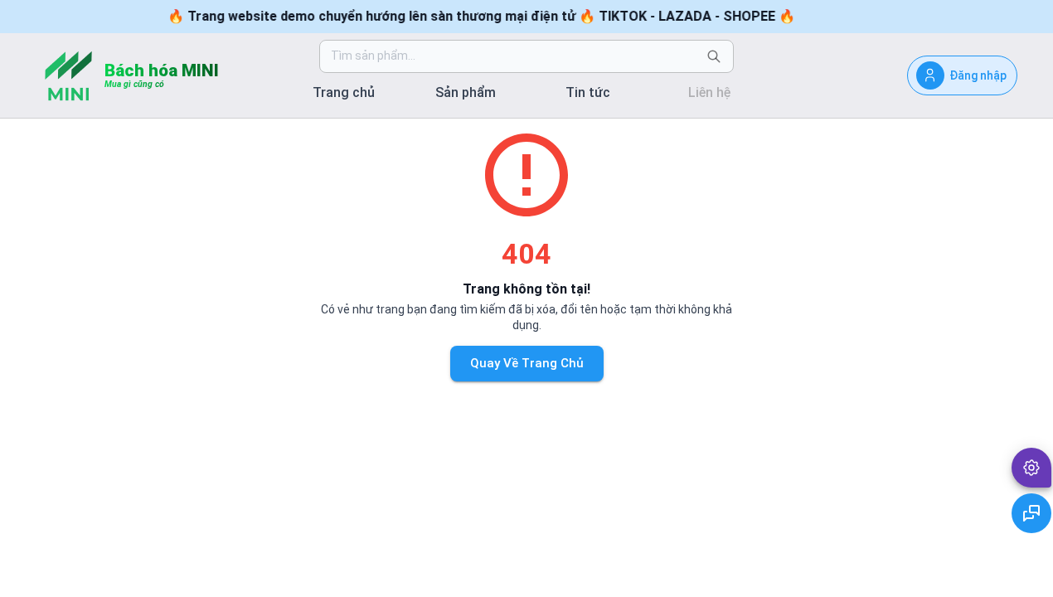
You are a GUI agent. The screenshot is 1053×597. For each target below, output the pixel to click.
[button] (1031, 468)
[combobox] (513, 56)
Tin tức (587, 92)
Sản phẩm (465, 92)
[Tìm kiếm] (713, 56)
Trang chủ (344, 92)
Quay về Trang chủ (527, 363)
